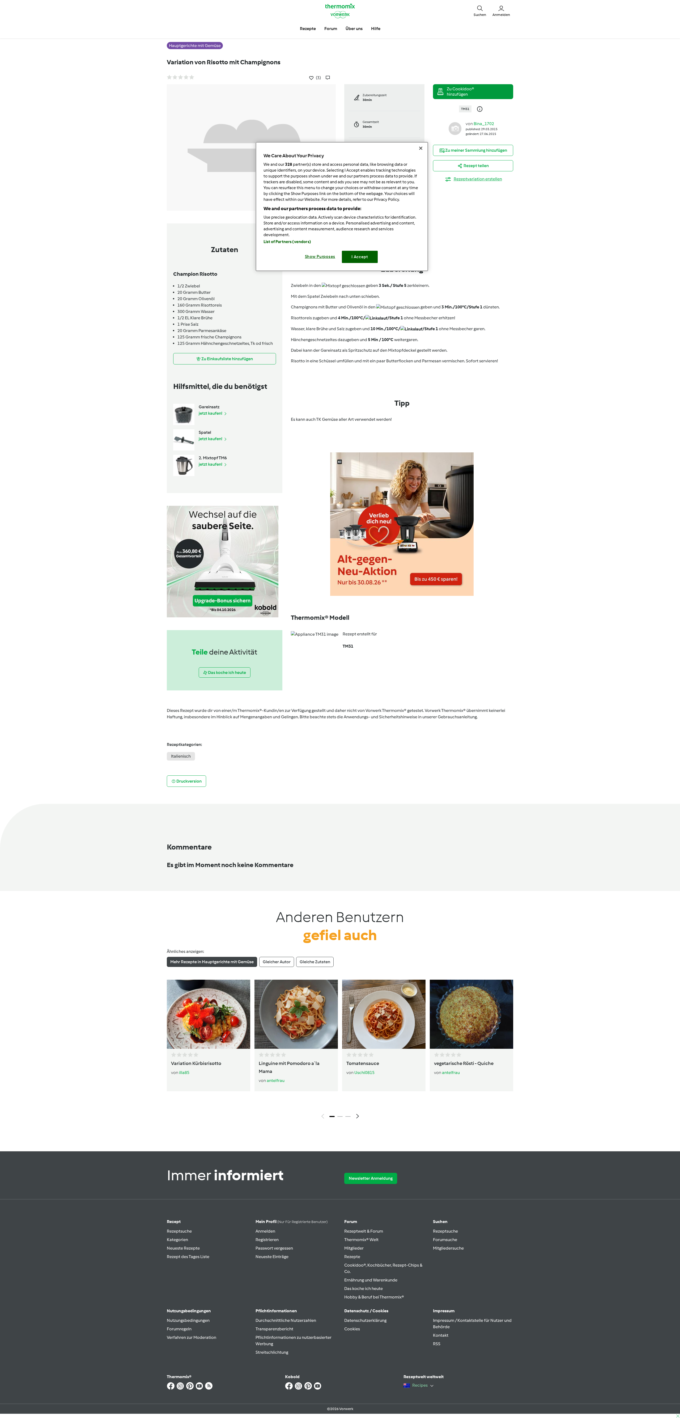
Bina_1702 (484, 123)
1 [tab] (332, 1116)
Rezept (174, 1221)
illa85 (184, 1072)
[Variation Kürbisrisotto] (208, 1014)
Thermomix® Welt (361, 1239)
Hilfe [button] (375, 28)
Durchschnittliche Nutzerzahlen (286, 1320)
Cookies (352, 1328)
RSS (436, 1343)
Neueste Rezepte (183, 1248)
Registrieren (267, 1239)
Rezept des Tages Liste (188, 1256)
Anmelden (265, 1231)
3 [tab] (348, 1116)
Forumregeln (179, 1328)
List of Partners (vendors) (287, 241)
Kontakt (440, 1335)
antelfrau (275, 1080)
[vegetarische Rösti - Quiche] (471, 1014)
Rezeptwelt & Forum (363, 1231)
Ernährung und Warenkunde (370, 1280)
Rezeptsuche (179, 1231)
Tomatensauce (362, 1063)
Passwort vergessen (274, 1248)
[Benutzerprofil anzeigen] (455, 128)
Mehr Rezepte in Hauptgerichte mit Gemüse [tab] (212, 961)
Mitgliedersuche (448, 1248)
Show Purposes (320, 256)
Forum (350, 1221)
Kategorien (177, 1239)
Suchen (440, 1221)
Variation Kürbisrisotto (196, 1063)
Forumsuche (445, 1239)
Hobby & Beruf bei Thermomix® (374, 1297)
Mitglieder (354, 1248)
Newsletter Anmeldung (371, 1178)
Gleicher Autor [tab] (277, 961)
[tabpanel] (340, 1051)
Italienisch (181, 756)
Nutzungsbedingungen (188, 1320)
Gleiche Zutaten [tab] (315, 961)
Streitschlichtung (272, 1352)
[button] (480, 11)
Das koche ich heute (363, 1288)
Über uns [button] (354, 28)
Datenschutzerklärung (365, 1320)
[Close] (421, 148)
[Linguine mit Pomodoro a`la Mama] (296, 1014)
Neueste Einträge (272, 1256)
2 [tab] (340, 1116)
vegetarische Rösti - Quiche (464, 1063)
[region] (342, 206)
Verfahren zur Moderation (191, 1337)
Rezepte (352, 1256)
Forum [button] (330, 28)
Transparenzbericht (274, 1328)
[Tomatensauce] (384, 1014)
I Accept (359, 256)
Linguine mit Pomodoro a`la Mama (289, 1067)
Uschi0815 (364, 1072)
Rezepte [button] (308, 28)
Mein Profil (292, 1221)
